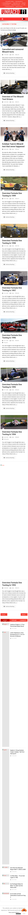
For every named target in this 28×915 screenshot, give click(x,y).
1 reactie (6, 342)
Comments (23, 620)
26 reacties (6, 439)
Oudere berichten (5, 614)
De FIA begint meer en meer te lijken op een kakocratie (16, 885)
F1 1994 (23, 4)
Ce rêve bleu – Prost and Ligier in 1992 (17, 876)
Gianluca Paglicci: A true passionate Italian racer (17, 625)
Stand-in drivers (19, 6)
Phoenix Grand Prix (9, 6)
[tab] (5, 620)
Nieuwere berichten (24, 614)
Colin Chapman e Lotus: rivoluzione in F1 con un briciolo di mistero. (17, 634)
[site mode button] (23, 19)
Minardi (23, 3)
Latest (5, 620)
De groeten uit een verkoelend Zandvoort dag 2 (18, 895)
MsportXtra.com (16, 3)
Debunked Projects (16, 4)
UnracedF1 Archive (9, 1)
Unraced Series (6, 4)
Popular (14, 620)
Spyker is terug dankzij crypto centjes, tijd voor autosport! (17, 752)
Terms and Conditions (14, 912)
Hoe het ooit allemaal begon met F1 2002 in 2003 (18, 868)
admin (12, 54)
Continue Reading (9, 73)
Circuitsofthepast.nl (7, 3)
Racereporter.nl (19, 1)
